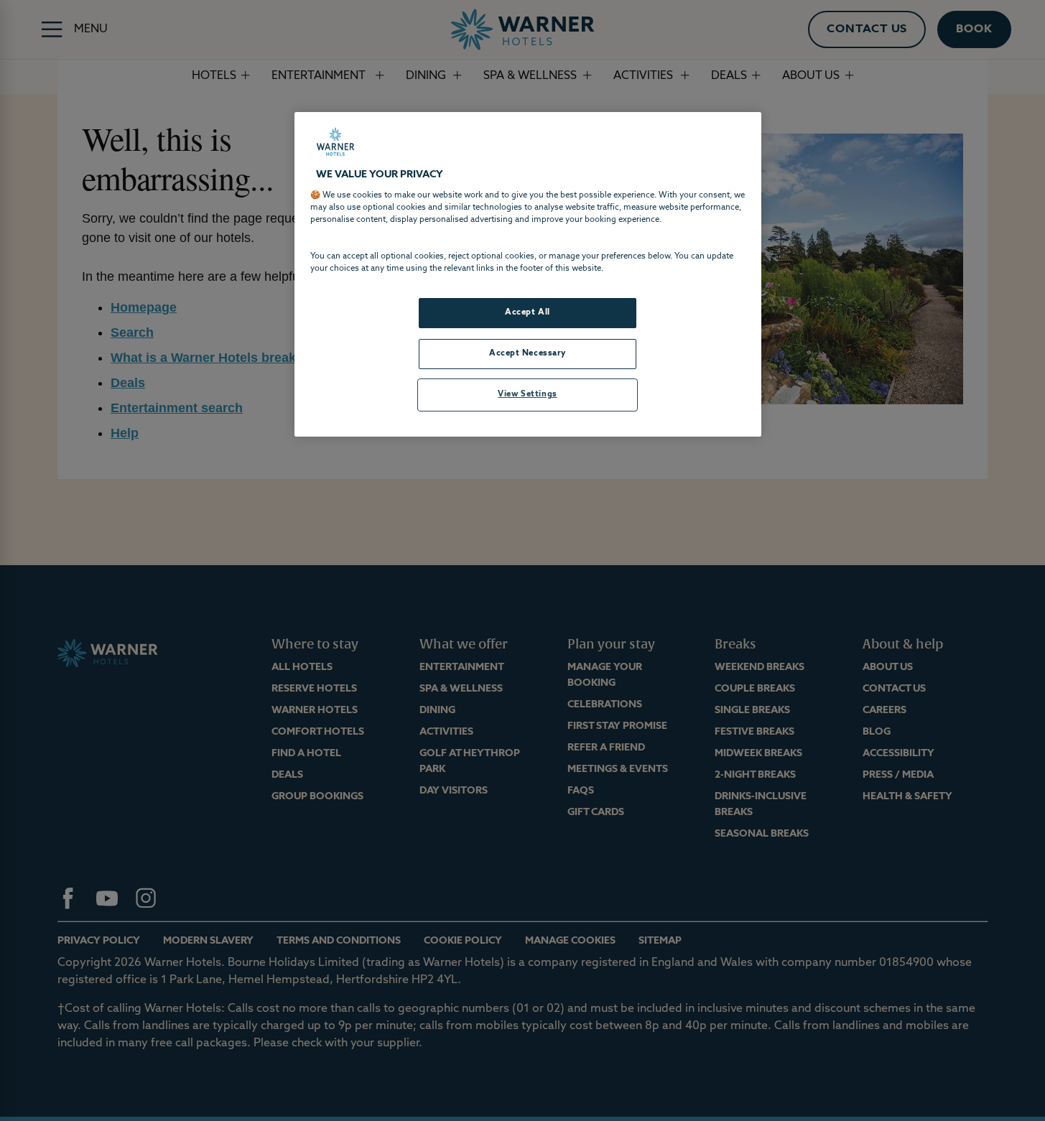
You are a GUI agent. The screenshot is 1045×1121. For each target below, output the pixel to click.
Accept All (527, 312)
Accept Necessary (527, 353)
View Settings (527, 394)
